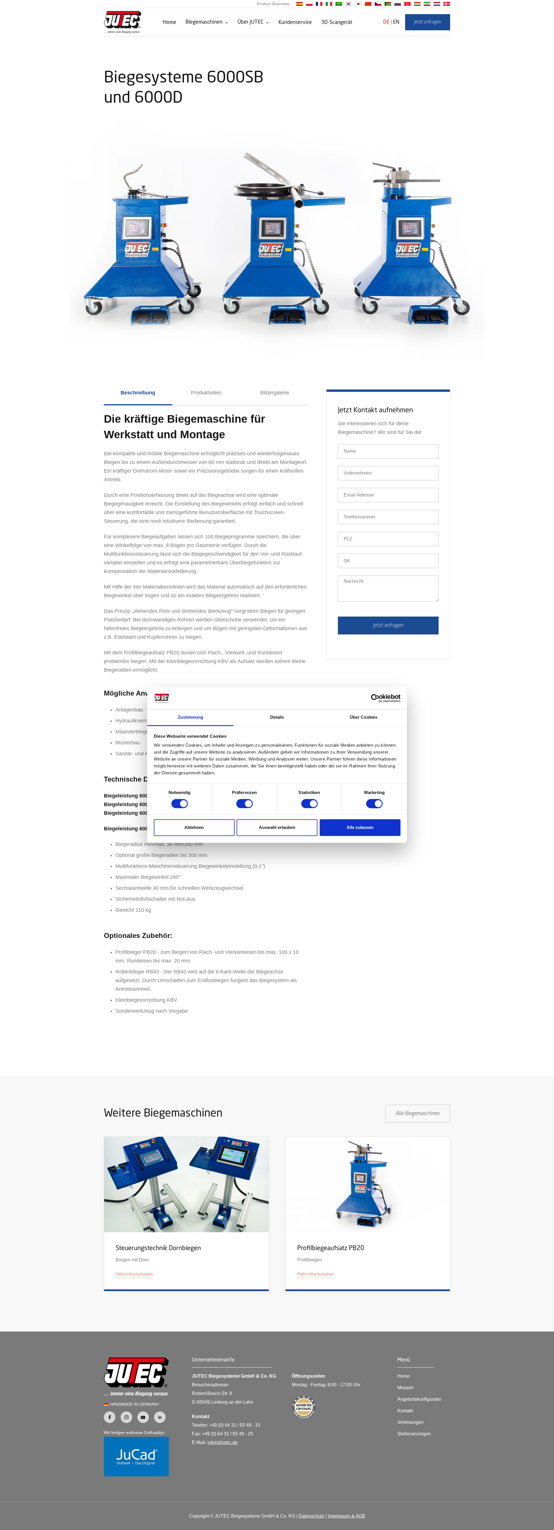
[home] (122, 22)
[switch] (244, 803)
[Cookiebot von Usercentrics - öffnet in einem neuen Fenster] (375, 698)
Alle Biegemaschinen (418, 1113)
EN (396, 22)
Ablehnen (194, 827)
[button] (207, 22)
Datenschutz (311, 1516)
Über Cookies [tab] (363, 717)
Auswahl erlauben (277, 827)
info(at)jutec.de (222, 1442)
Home (169, 22)
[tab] (138, 397)
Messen (405, 1387)
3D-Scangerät (336, 22)
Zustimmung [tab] (190, 717)
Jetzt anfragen (427, 22)
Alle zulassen (360, 827)
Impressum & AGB (346, 1516)
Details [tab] (277, 717)
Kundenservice (295, 22)
